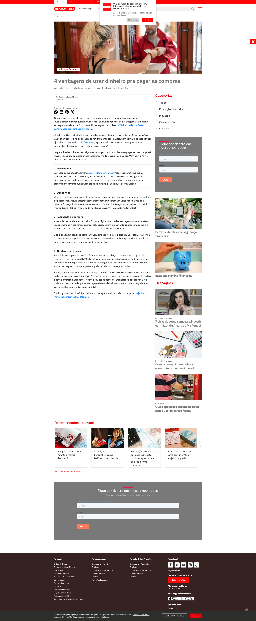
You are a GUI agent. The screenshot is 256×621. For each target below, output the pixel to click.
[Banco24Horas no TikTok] (196, 565)
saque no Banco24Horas (100, 173)
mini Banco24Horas (61, 574)
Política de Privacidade (62, 596)
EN (172, 608)
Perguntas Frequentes (62, 590)
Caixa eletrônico (166, 122)
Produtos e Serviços (85, 9)
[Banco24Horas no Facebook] (170, 565)
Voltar (59, 17)
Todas (160, 102)
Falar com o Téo (178, 580)
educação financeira (83, 142)
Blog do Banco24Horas (62, 593)
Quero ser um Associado (139, 564)
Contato (57, 586)
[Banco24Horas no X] (177, 565)
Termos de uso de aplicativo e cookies (68, 599)
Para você (60, 2)
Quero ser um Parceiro (100, 564)
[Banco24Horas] (64, 9)
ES (176, 608)
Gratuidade (58, 570)
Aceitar (148, 20)
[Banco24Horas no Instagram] (190, 565)
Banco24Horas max (61, 583)
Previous (51, 445)
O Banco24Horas (60, 564)
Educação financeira (169, 109)
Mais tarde (132, 20)
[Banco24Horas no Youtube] (183, 565)
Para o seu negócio (77, 2)
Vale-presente (59, 580)
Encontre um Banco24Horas (64, 567)
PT (169, 608)
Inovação (162, 115)
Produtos (95, 567)
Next (201, 445)
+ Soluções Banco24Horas (64, 577)
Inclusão (162, 128)
